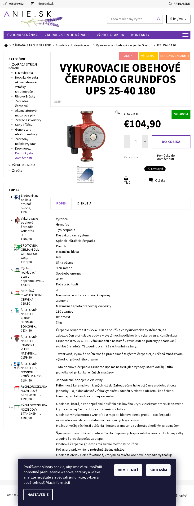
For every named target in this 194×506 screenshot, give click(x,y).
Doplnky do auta (26, 77)
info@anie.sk (45, 4)
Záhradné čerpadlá (22, 103)
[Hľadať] (159, 19)
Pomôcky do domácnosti (166, 157)
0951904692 (16, 4)
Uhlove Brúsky (25, 96)
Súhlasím (158, 470)
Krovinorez (23, 148)
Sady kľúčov (23, 125)
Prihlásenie (182, 4)
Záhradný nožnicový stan (25, 141)
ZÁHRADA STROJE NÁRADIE (67, 35)
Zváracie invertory (28, 120)
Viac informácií (58, 482)
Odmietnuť (128, 470)
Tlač (127, 182)
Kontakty (140, 35)
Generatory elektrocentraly (26, 132)
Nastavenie (38, 494)
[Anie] (50, 19)
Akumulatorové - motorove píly (26, 113)
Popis (61, 203)
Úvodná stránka (22, 35)
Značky (17, 170)
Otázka (160, 180)
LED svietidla (24, 73)
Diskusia (84, 203)
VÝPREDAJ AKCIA (110, 35)
